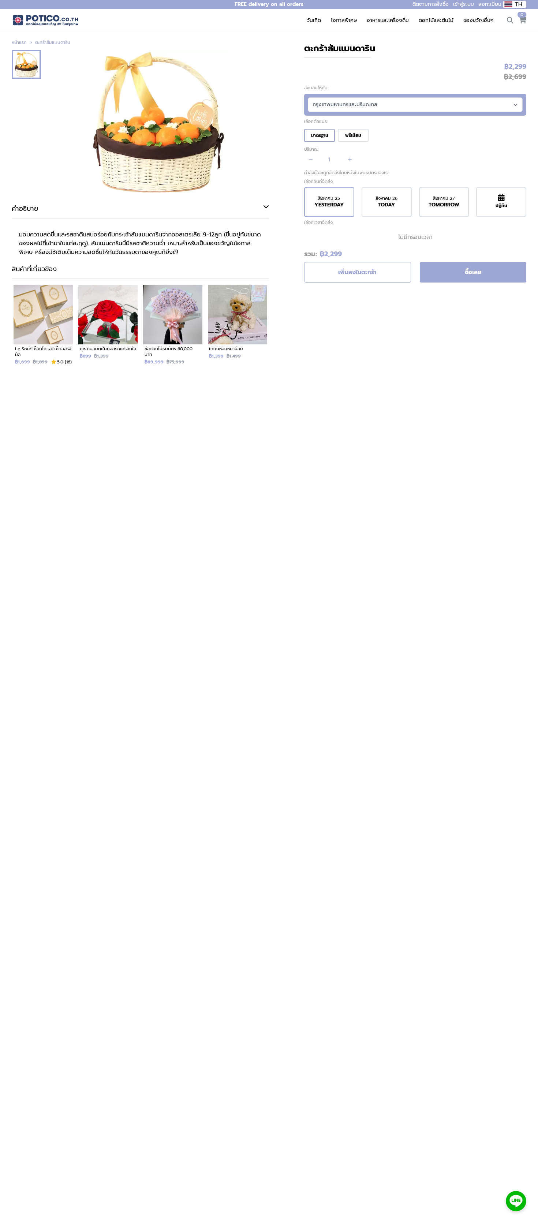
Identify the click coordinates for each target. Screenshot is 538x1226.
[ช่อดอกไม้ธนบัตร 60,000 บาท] (173, 328)
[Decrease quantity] (311, 159)
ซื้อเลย (473, 272)
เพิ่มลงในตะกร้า (357, 272)
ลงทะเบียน (489, 4)
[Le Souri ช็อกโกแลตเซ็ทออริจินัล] (43, 328)
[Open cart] (522, 20)
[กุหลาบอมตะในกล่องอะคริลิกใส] (108, 328)
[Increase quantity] (350, 159)
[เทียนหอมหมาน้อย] (237, 328)
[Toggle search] (510, 20)
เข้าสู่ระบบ (463, 4)
